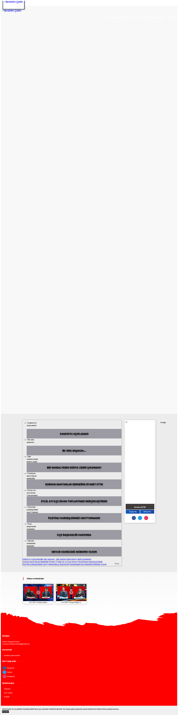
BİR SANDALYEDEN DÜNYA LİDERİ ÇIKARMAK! (74, 559)
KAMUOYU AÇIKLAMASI (32, 559)
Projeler (144, 18)
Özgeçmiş (132, 512)
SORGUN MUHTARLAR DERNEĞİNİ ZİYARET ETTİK (41, 562)
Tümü (117, 564)
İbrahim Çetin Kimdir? (117, 18)
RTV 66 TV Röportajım (38, 602)
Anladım (5, 711)
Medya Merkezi (157, 18)
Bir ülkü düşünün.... (48, 559)
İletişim (172, 18)
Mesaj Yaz (147, 512)
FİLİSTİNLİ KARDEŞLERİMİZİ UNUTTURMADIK (39, 564)
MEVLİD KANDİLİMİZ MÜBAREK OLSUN (92, 564)
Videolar (7, 689)
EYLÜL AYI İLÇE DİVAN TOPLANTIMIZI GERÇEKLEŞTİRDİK (81, 562)
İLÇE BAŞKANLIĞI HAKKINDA (66, 564)
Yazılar (133, 18)
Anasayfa (100, 18)
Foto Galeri (8, 693)
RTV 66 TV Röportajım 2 (71, 602)
